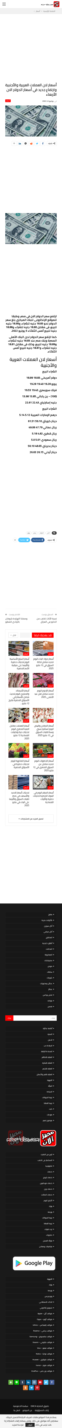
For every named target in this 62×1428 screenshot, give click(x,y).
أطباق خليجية (47, 943)
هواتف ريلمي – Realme (42, 1331)
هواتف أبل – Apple (45, 1313)
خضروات (49, 1235)
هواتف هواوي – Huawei (42, 1359)
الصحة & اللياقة (46, 1051)
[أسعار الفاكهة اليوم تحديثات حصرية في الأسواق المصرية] (18, 750)
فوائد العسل (47, 1240)
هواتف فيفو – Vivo (44, 1348)
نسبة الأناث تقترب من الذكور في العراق (47, 620)
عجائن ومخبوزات (46, 983)
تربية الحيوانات (47, 1097)
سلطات (49, 972)
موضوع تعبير (47, 1120)
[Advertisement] (31, 48)
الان (48, 532)
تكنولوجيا (48, 1166)
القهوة (49, 1080)
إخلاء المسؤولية (42, 1410)
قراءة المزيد (17, 1425)
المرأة (50, 1086)
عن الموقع (27, 1410)
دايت (50, 1109)
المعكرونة (48, 954)
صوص (50, 966)
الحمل (50, 1040)
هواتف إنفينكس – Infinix (42, 1325)
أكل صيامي (47, 931)
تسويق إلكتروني (46, 1308)
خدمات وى (48, 1189)
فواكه (50, 1000)
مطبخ (50, 914)
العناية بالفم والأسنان (44, 1074)
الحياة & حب (48, 1045)
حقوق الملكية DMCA (40, 1406)
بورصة (50, 1212)
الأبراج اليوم (48, 1200)
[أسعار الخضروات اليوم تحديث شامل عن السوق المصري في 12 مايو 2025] (43, 750)
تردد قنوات (48, 1229)
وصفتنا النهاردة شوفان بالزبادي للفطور (16, 620)
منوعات (49, 1114)
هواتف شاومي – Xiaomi (42, 1342)
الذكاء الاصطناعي (45, 1302)
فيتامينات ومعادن (45, 1246)
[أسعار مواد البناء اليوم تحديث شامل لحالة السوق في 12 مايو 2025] (43, 648)
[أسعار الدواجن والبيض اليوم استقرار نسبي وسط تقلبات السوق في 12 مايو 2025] (43, 715)
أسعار (8, 100)
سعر (34, 532)
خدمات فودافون (46, 1183)
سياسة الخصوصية (20, 1406)
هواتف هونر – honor (44, 1365)
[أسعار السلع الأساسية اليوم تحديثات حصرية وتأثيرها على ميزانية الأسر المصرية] (18, 648)
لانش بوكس (47, 995)
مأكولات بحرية (47, 920)
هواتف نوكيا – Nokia (44, 1354)
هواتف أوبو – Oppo (44, 1319)
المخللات (49, 949)
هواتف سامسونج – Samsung (40, 1336)
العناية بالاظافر (47, 1057)
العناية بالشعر (47, 1068)
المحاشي (49, 937)
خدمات (49, 1171)
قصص (50, 1006)
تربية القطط (48, 1103)
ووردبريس (48, 1296)
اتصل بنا (17, 1410)
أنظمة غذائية (47, 1028)
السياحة (49, 1091)
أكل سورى (48, 926)
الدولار (42, 532)
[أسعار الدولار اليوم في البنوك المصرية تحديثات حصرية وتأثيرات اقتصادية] (43, 782)
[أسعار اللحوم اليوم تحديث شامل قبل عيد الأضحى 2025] (43, 680)
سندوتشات (48, 960)
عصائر (50, 989)
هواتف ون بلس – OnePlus (41, 1371)
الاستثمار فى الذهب (44, 1160)
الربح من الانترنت (46, 1154)
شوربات (49, 977)
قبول (30, 1425)
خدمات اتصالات (46, 1194)
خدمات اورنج (47, 1177)
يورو (29, 532)
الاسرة (50, 1034)
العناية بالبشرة (47, 1063)
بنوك (50, 1206)
